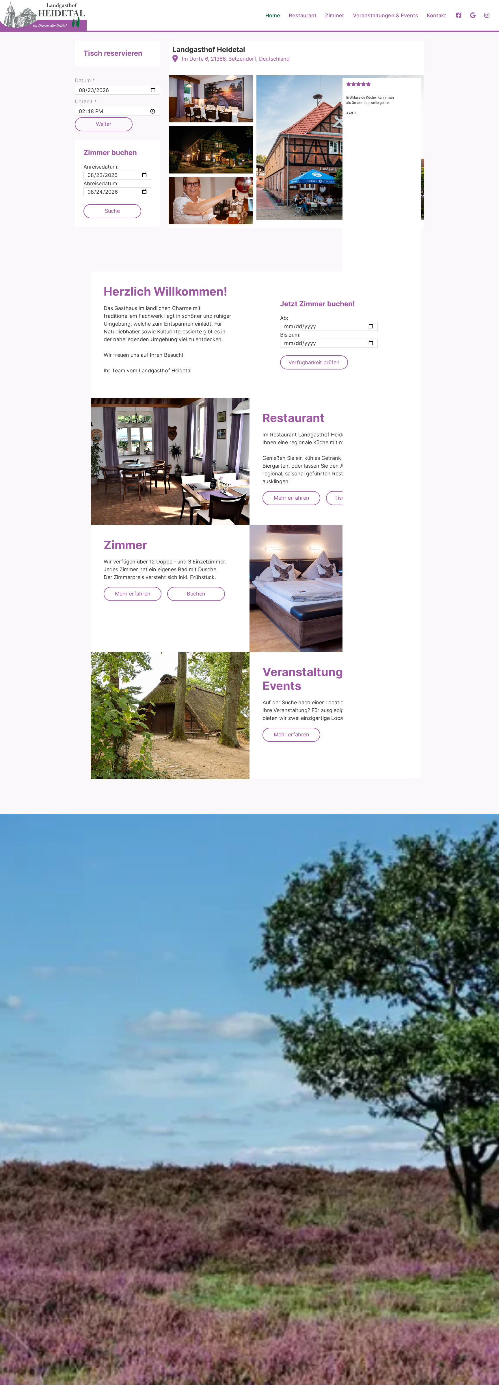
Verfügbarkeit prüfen (314, 362)
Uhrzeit (86, 101)
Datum (85, 80)
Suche (112, 211)
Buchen (196, 594)
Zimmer (334, 15)
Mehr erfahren (291, 498)
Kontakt (436, 15)
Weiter (103, 124)
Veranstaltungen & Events (385, 15)
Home (272, 15)
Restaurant (302, 15)
